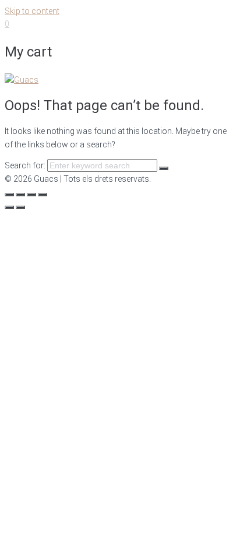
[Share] (20, 194)
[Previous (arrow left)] (9, 207)
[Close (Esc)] (9, 194)
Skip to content (32, 11)
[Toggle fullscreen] (31, 194)
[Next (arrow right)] (20, 207)
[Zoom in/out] (42, 194)
